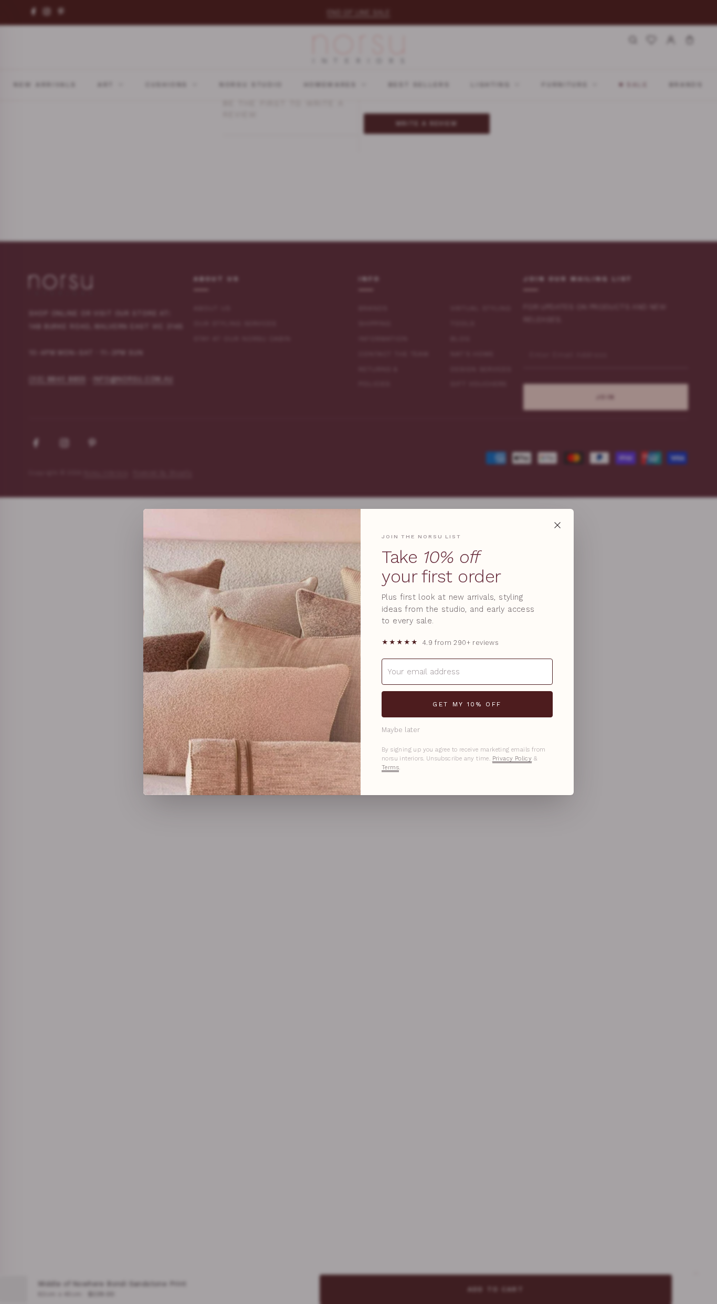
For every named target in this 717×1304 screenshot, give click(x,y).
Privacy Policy (512, 758)
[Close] (557, 525)
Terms (390, 767)
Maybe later (401, 730)
